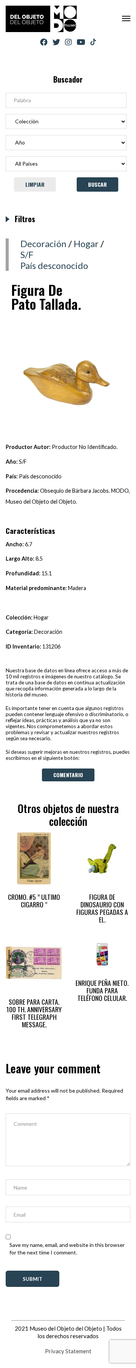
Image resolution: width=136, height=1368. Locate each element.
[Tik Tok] (93, 42)
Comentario (68, 775)
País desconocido (54, 265)
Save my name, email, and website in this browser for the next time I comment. (67, 1249)
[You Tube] (81, 42)
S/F (26, 254)
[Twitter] (56, 42)
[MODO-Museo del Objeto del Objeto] (41, 19)
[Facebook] (44, 42)
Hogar (86, 243)
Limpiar (35, 184)
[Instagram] (68, 42)
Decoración (43, 243)
